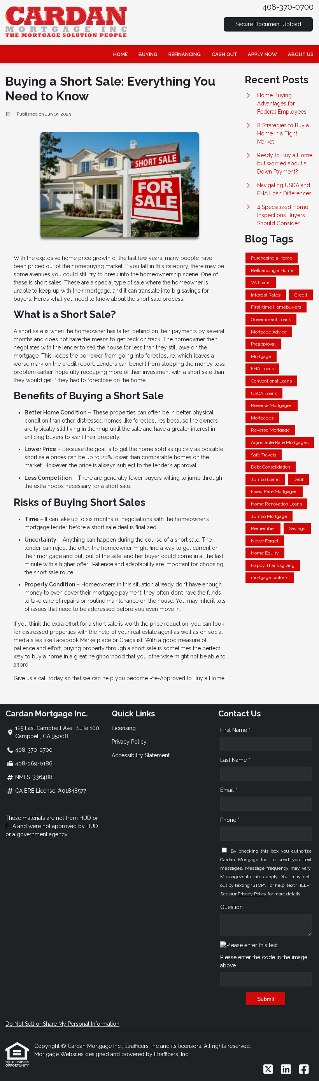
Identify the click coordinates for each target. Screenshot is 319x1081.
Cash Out (224, 54)
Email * (228, 790)
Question (231, 907)
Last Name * (235, 760)
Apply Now (262, 54)
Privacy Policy (129, 742)
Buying (148, 54)
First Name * (235, 730)
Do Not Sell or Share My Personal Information (62, 1024)
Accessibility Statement (141, 755)
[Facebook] (304, 1070)
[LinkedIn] (286, 1070)
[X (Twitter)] (268, 1070)
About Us (301, 54)
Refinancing (184, 54)
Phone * (230, 820)
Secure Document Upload (268, 24)
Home (120, 54)
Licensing (124, 728)
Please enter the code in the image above (263, 961)
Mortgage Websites (59, 1054)
